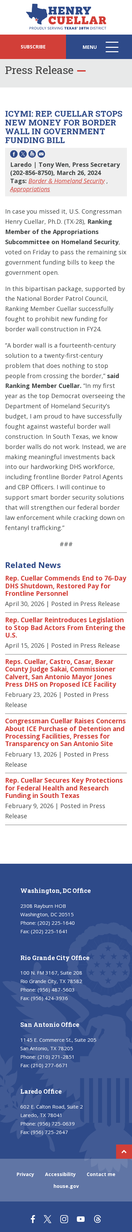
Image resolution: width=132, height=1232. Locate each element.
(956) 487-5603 (56, 989)
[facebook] (33, 1219)
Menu (101, 51)
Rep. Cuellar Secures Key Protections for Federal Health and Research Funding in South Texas (64, 788)
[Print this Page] (32, 155)
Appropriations (30, 189)
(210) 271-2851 (56, 1056)
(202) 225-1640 (56, 922)
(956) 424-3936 (49, 998)
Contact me (101, 1174)
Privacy (25, 1174)
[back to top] (124, 1152)
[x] (47, 1219)
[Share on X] (23, 155)
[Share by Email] (41, 155)
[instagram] (64, 1219)
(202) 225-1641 (49, 931)
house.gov (66, 1186)
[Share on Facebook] (14, 155)
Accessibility (60, 1174)
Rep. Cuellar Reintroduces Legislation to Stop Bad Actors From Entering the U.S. (65, 627)
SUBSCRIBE (33, 46)
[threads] (97, 1219)
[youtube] (81, 1219)
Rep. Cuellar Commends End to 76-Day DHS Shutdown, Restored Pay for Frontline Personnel (65, 585)
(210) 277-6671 (49, 1065)
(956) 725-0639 (56, 1123)
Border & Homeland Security (66, 181)
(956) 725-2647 (49, 1132)
